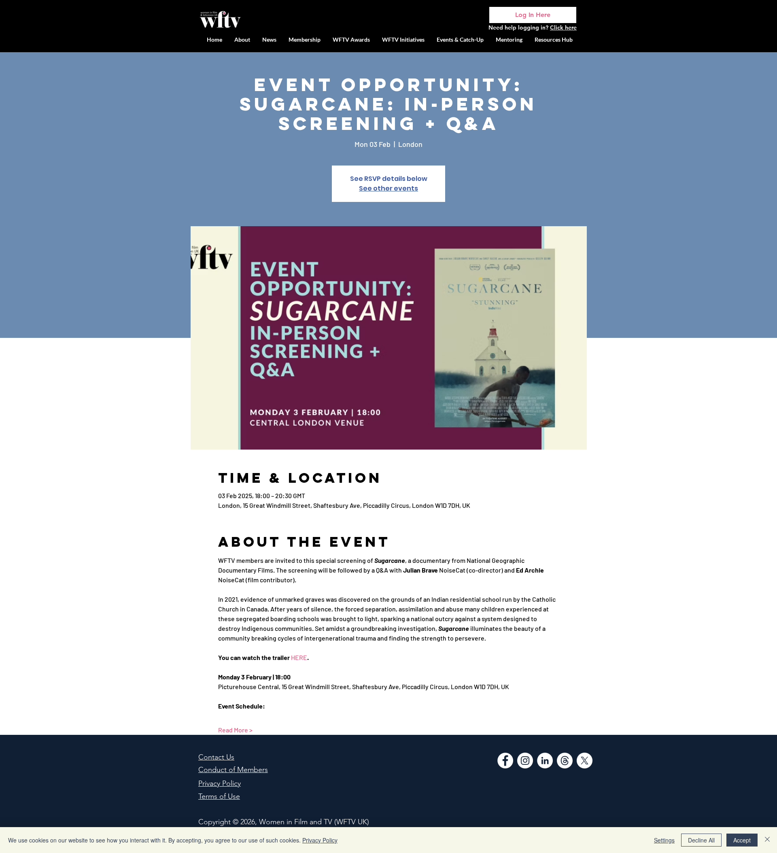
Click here (563, 27)
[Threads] (565, 760)
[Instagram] (525, 760)
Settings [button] (664, 840)
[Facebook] (505, 760)
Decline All (701, 840)
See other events (388, 188)
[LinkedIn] (545, 760)
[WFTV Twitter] (584, 760)
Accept (742, 840)
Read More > (235, 730)
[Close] (767, 840)
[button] (403, 39)
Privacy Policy (320, 840)
